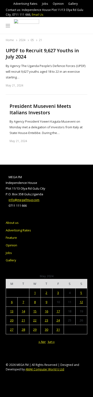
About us (12, 222)
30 (46, 329)
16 (46, 311)
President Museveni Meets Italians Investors (40, 109)
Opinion (58, 4)
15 (34, 311)
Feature (11, 237)
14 (23, 311)
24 (58, 320)
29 (34, 329)
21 (23, 320)
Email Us (37, 15)
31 (58, 329)
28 (23, 329)
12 (81, 302)
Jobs (45, 4)
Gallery (73, 4)
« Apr (42, 342)
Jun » (51, 342)
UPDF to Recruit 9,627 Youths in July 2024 (42, 54)
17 (58, 311)
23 (46, 320)
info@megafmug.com (24, 200)
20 (11, 320)
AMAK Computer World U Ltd (45, 369)
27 (11, 329)
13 (11, 311)
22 (34, 320)
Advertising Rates (25, 4)
